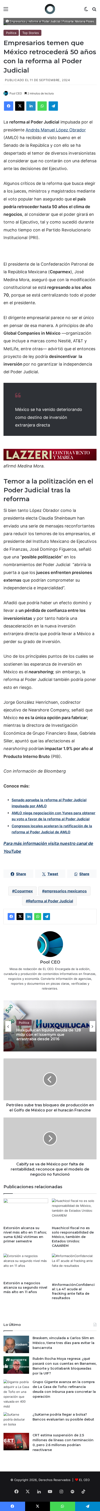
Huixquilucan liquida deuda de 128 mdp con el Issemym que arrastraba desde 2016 (48, 1034)
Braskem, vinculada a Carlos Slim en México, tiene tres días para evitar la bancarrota (63, 1343)
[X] (19, 106)
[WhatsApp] (42, 106)
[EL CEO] (50, 9)
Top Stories (30, 33)
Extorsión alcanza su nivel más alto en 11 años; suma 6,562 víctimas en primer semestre (25, 1234)
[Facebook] (8, 106)
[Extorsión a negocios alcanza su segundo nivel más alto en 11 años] (25, 1266)
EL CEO (84, 1480)
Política (11, 33)
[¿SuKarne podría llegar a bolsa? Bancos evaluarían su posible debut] (16, 1421)
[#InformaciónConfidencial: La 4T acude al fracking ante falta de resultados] (74, 1267)
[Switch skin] (86, 10)
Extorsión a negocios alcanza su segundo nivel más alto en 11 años (25, 1287)
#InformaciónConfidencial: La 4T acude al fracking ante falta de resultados (73, 1291)
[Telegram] (53, 106)
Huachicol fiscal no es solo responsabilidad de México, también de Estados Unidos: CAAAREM (73, 1237)
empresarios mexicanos (65, 891)
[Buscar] (94, 10)
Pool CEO (16, 93)
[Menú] (5, 10)
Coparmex (23, 891)
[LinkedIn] (31, 106)
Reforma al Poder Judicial (50, 901)
